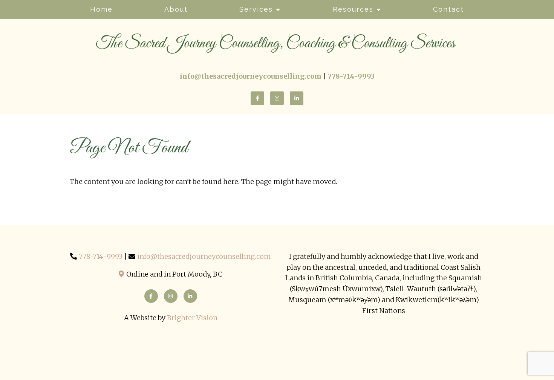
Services (256, 9)
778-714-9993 (100, 256)
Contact (448, 9)
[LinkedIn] (296, 98)
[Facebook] (257, 98)
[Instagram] (277, 98)
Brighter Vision (192, 317)
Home (101, 9)
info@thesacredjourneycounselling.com (204, 256)
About (176, 9)
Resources (353, 9)
